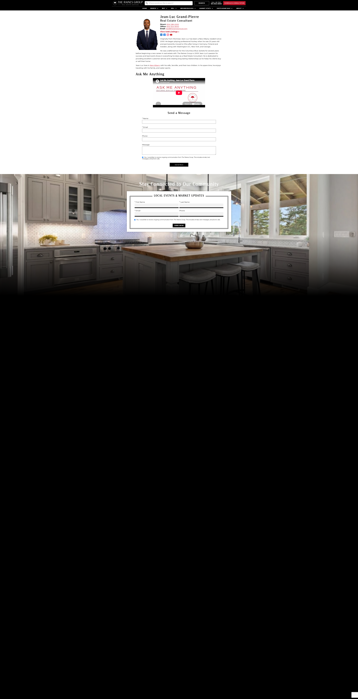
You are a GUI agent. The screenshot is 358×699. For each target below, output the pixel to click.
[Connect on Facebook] (164, 35)
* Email (145, 127)
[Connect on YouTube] (171, 35)
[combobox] (169, 3)
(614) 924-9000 (173, 26)
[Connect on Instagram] (168, 35)
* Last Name (184, 202)
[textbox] (170, 3)
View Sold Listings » (169, 32)
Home (144, 8)
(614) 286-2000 (173, 24)
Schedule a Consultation (234, 3)
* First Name (140, 202)
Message (146, 145)
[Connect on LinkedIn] (161, 35)
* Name (145, 118)
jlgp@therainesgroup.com (176, 29)
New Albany (155, 65)
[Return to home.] (128, 3)
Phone (144, 136)
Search (201, 3)
